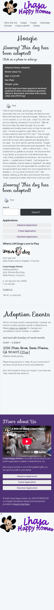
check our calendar (18, 328)
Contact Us (8, 289)
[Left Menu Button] (1, 514)
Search (6, 207)
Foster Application (27, 231)
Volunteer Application (27, 237)
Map (25, 352)
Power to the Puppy (21, 504)
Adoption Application (27, 225)
